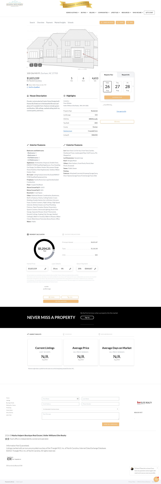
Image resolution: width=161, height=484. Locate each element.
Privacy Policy (132, 481)
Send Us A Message (110, 424)
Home (7, 398)
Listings (8, 400)
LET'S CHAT (149, 12)
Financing (8, 407)
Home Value (9, 410)
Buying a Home (10, 402)
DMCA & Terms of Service (143, 481)
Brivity (12, 481)
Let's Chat (8, 415)
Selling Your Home (11, 405)
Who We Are (9, 412)
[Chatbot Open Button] (156, 479)
